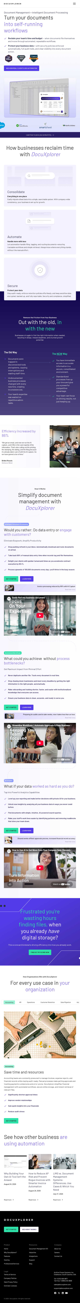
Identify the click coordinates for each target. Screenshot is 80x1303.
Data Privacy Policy (10, 1282)
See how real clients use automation (21, 68)
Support (32, 1260)
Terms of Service (10, 1274)
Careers (57, 1252)
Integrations (33, 1256)
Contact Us (58, 1256)
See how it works (29, 1229)
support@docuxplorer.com (63, 1288)
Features (7, 1256)
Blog (30, 1264)
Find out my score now (40, 952)
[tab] (9, 1002)
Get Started (11, 579)
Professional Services (11, 1264)
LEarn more (26, 579)
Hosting (6, 1260)
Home (6, 1249)
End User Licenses (10, 1286)
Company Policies (10, 1278)
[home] (12, 3)
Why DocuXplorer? (10, 1252)
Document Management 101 (38, 1249)
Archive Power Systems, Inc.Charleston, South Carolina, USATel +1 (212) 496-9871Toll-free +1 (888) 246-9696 (65, 1276)
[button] (74, 3)
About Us (57, 1249)
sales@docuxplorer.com (62, 1284)
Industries (32, 1252)
